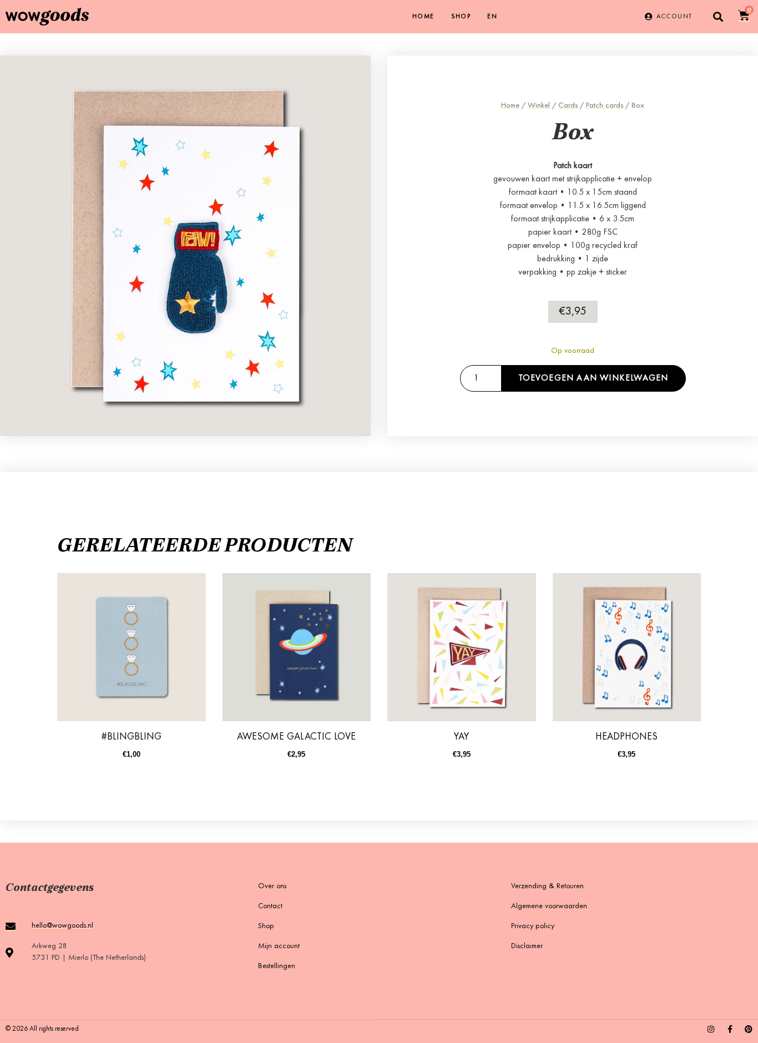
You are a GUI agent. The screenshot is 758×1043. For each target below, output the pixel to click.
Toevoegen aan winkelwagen (594, 378)
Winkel (539, 106)
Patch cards (604, 106)
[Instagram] (711, 1029)
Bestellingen (276, 966)
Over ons (272, 886)
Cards (568, 106)
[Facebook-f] (730, 1029)
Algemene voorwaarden (549, 906)
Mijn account (279, 946)
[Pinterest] (748, 1029)
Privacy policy (532, 926)
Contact (270, 906)
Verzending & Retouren (547, 886)
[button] (718, 17)
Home (423, 16)
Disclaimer (527, 946)
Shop (461, 16)
